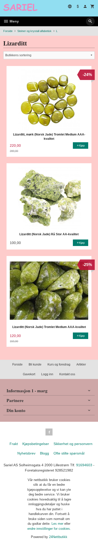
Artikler (81, 364)
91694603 (84, 465)
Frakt (14, 444)
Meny (14, 21)
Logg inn (47, 374)
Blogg (44, 453)
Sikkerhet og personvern (73, 444)
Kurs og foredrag (58, 364)
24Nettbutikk (58, 537)
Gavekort (29, 374)
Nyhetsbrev (26, 453)
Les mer (58, 524)
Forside (8, 31)
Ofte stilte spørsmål (69, 453)
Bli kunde (35, 364)
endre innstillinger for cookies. (49, 528)
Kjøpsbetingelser (35, 444)
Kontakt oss (67, 374)
